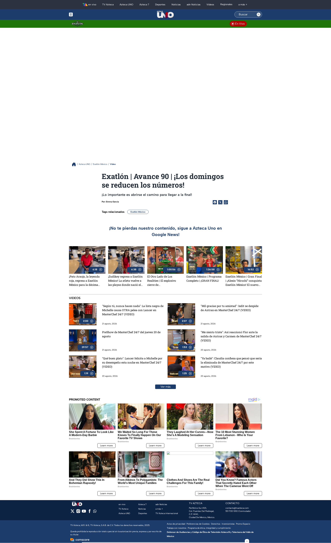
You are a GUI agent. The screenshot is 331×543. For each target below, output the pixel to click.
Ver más (166, 386)
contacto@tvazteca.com (237, 508)
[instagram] (78, 512)
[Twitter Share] (220, 202)
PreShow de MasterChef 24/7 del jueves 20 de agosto (131, 334)
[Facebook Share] (215, 202)
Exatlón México (138, 212)
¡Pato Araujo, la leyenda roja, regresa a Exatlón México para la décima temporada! (84, 281)
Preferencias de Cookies (198, 524)
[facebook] (89, 512)
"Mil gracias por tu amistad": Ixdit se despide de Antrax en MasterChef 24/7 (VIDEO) (229, 308)
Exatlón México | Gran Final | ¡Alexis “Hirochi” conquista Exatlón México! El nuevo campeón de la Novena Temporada (243, 281)
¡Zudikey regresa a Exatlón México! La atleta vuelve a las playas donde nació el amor (125, 281)
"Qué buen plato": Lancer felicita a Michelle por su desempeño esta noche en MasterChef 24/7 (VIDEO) (132, 362)
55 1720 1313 (231, 511)
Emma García (112, 202)
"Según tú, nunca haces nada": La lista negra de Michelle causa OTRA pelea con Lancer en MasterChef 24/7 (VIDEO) (132, 310)
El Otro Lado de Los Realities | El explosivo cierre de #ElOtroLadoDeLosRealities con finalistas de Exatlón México (165, 281)
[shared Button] (226, 202)
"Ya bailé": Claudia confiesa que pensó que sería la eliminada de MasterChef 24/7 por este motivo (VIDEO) (231, 362)
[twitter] (72, 512)
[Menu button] (83, 14)
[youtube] (84, 512)
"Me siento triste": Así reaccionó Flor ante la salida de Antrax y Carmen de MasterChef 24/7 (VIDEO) (231, 336)
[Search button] (258, 14)
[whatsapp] (95, 512)
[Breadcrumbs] (75, 164)
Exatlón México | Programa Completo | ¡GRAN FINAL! (204, 278)
